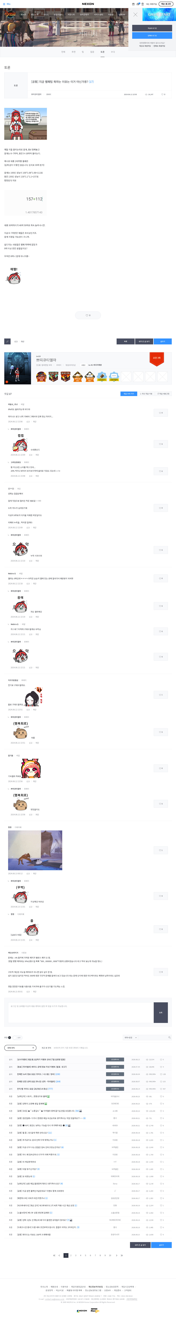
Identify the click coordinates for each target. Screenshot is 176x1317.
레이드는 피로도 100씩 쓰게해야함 (37, 1234)
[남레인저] (21, 1096)
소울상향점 (115, 1212)
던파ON (122, 14)
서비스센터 (98, 14)
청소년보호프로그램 (93, 1290)
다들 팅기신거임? (30, 1169)
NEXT (116, 1255)
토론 (102, 51)
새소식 (23, 14)
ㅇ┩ (115, 1161)
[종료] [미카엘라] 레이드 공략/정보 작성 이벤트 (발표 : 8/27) (42, 1066)
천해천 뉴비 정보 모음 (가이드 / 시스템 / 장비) (36, 1074)
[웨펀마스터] (22, 1198)
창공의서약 (115, 1234)
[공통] (19, 1103)
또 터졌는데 (28, 1176)
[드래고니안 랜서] (24, 1227)
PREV (59, 1255)
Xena (115, 1183)
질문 (92, 51)
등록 (160, 1012)
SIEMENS (115, 1103)
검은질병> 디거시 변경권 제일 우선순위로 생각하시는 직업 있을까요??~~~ (53, 1118)
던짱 (115, 1205)
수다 (113, 51)
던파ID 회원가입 (159, 46)
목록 (125, 341)
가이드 (46, 14)
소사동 (115, 1111)
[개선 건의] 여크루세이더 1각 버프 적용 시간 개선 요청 (52, 1205)
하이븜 (115, 1132)
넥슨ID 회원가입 (145, 46)
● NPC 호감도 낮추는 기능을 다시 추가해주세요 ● (44, 1125)
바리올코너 (115, 1096)
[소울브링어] (22, 1212)
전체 (63, 51)
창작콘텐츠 (84, 14)
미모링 (115, 1140)
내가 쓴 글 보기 (144, 341)
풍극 (115, 1118)
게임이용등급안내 (78, 1286)
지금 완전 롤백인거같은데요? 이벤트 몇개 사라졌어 (43, 1191)
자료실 (111, 14)
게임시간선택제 (127, 1286)
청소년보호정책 (112, 1286)
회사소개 (44, 1286)
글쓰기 (162, 341)
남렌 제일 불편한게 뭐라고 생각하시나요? (43, 1183)
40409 (115, 1125)
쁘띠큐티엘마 (36, 94)
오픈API (107, 1290)
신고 (16, 341)
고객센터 (127, 1290)
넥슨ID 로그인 (152, 28)
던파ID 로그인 (152, 35)
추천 (74, 51)
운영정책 (49, 1290)
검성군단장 (115, 1198)
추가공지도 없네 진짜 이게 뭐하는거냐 (38, 1140)
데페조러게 (115, 1176)
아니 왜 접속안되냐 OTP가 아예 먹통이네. (40, 1154)
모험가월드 (58, 14)
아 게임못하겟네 (29, 1161)
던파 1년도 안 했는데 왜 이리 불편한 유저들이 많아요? (45, 1220)
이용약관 (64, 1286)
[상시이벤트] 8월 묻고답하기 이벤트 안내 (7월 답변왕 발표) (41, 1059)
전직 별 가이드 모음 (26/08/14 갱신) (32, 1088)
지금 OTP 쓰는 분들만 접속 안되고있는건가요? (42, 1147)
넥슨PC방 (60, 1290)
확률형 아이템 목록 (74, 1290)
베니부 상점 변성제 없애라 (39, 1212)
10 (110, 1255)
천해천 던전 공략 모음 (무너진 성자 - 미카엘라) (36, 1081)
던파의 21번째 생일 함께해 (34, 1103)
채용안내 (54, 1286)
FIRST (54, 1255)
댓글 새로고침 (164, 393)
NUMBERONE (115, 1220)
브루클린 (115, 1147)
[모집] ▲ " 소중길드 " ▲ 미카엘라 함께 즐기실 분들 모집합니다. (49, 1110)
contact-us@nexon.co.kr (54, 1299)
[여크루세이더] (23, 1205)
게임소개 (34, 14)
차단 (22, 341)
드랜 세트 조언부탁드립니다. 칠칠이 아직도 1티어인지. (54, 1227)
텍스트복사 (7, 341)
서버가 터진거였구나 (36, 1198)
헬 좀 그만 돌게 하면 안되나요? (35, 1132)
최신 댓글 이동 (146, 393)
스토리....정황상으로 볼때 (36, 1096)
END (121, 1255)
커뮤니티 (71, 14)
